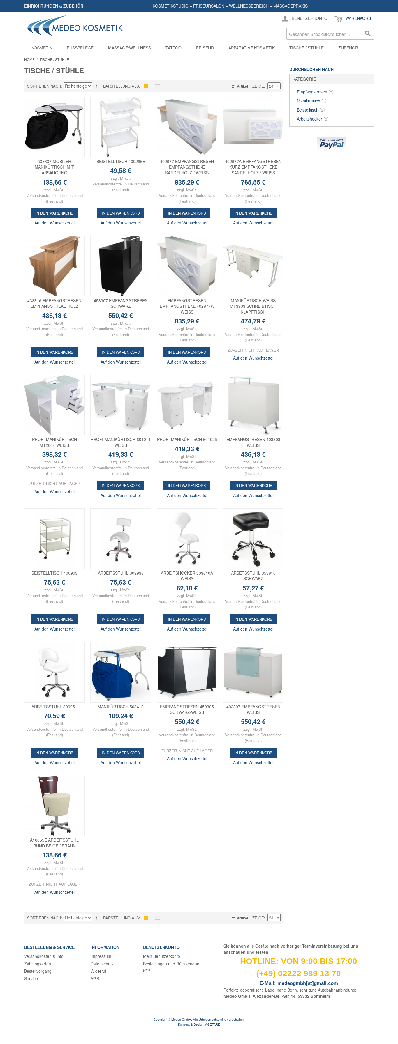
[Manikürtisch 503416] (120, 672)
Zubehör (348, 48)
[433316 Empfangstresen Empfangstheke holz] (54, 266)
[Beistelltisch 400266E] (120, 127)
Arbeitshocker (313, 119)
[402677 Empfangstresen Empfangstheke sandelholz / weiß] (187, 127)
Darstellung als (121, 86)
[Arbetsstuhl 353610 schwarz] (253, 538)
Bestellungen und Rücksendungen (171, 966)
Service (31, 978)
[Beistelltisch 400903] (54, 538)
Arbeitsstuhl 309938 (121, 573)
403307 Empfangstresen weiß (253, 709)
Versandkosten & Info (44, 956)
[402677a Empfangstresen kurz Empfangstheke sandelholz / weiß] (253, 127)
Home (29, 59)
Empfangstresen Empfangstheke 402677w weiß (187, 306)
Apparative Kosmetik (251, 48)
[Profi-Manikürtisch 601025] (187, 405)
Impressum (101, 956)
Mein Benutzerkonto (161, 956)
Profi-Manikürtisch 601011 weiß (121, 442)
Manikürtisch (312, 101)
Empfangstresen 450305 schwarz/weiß (187, 709)
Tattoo (173, 48)
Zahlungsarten (37, 964)
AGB (95, 978)
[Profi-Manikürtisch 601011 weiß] (120, 405)
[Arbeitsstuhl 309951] (54, 672)
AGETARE (212, 1024)
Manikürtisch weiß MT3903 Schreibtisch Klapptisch (253, 306)
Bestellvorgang (38, 971)
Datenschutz (102, 964)
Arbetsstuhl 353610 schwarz (253, 576)
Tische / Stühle (306, 48)
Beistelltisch (311, 110)
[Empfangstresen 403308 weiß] (253, 405)
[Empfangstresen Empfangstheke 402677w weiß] (187, 266)
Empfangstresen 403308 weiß (253, 442)
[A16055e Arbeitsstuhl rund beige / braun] (54, 806)
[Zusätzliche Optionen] (331, 143)
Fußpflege (80, 48)
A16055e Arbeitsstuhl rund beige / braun (54, 843)
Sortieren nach (44, 86)
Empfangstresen (315, 92)
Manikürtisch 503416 (121, 706)
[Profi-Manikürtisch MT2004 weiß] (54, 405)
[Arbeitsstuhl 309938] (120, 538)
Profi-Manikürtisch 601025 (187, 439)
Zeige (258, 86)
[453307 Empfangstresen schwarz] (120, 266)
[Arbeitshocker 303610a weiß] (187, 538)
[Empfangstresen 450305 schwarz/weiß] (187, 672)
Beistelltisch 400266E (120, 161)
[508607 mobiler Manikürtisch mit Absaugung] (54, 127)
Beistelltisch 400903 (54, 573)
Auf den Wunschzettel (54, 223)
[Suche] (368, 34)
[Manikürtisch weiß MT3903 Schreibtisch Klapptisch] (253, 266)
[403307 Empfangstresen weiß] (253, 672)
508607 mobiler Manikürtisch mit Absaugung (54, 167)
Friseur (205, 48)
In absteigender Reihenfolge (97, 86)
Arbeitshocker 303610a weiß (187, 576)
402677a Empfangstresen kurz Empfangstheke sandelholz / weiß (253, 167)
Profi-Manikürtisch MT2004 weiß (54, 442)
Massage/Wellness (129, 48)
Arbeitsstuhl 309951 (54, 706)
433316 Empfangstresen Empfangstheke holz (54, 303)
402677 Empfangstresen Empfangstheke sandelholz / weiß (187, 167)
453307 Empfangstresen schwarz (121, 303)
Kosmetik (41, 48)
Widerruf (98, 971)
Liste (156, 86)
